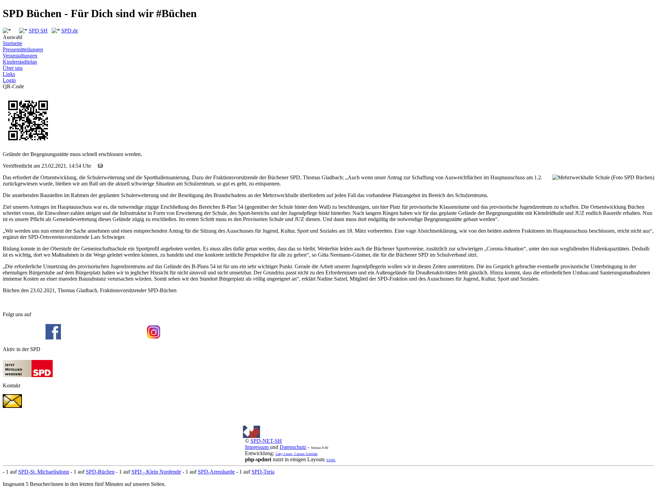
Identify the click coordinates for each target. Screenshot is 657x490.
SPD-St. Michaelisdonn (43, 472)
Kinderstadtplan (20, 62)
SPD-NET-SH (266, 441)
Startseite (12, 43)
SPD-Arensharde (216, 472)
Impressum (257, 447)
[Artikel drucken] (100, 166)
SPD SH (38, 31)
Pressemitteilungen (23, 49)
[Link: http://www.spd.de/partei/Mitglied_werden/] (28, 375)
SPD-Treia (263, 472)
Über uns (13, 68)
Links (9, 74)
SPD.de (69, 31)
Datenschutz (293, 447)
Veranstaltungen (20, 56)
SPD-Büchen (100, 472)
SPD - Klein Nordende (156, 472)
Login (9, 80)
